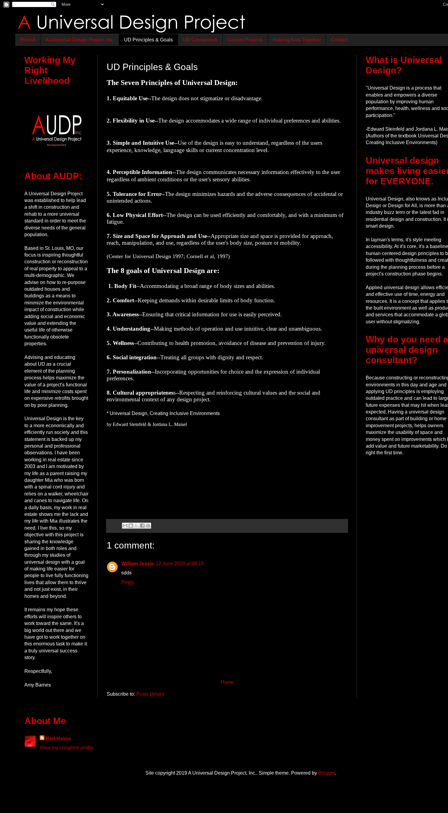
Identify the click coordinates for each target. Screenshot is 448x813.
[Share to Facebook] (142, 526)
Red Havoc (58, 738)
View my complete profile (67, 747)
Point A (28, 39)
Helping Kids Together (297, 39)
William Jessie (137, 563)
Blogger (326, 773)
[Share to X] (136, 526)
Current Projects (245, 39)
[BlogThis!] (131, 526)
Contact (339, 39)
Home (227, 682)
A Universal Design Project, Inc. (80, 39)
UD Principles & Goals (148, 39)
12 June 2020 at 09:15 (180, 563)
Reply (127, 582)
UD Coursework (200, 39)
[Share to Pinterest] (148, 526)
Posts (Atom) (150, 694)
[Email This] (125, 526)
